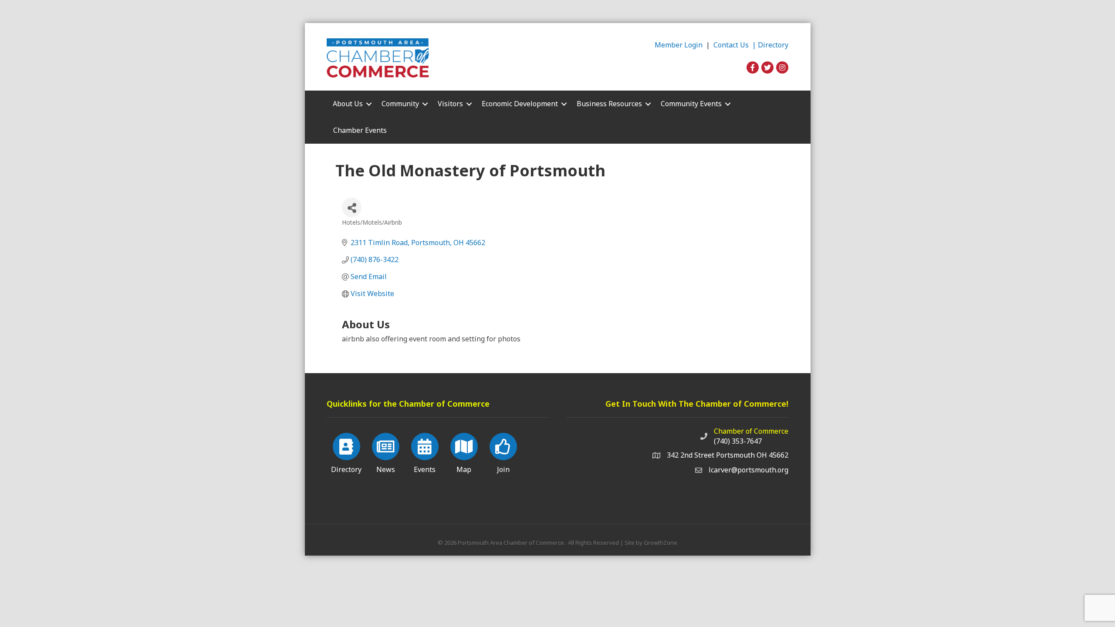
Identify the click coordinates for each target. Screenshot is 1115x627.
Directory (773, 45)
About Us (348, 103)
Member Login (679, 45)
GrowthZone (660, 542)
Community (400, 103)
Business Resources (609, 103)
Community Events (691, 103)
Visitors (450, 103)
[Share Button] (352, 207)
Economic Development (520, 103)
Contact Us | (735, 45)
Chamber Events (360, 130)
